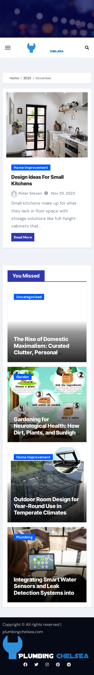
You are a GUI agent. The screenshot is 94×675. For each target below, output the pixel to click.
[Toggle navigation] (8, 47)
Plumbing (24, 537)
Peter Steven (31, 193)
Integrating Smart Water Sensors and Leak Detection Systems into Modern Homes (45, 589)
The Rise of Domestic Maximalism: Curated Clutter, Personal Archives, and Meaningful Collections (47, 352)
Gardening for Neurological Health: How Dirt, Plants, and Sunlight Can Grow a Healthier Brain (46, 432)
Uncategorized (29, 297)
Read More (23, 237)
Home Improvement (31, 167)
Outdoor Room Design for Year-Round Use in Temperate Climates (46, 506)
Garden (22, 377)
